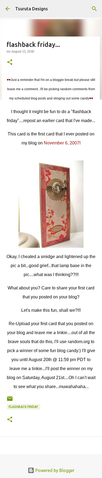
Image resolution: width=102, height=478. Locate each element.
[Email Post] (10, 401)
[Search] (94, 8)
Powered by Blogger (54, 470)
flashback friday (23, 407)
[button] (10, 62)
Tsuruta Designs (31, 8)
